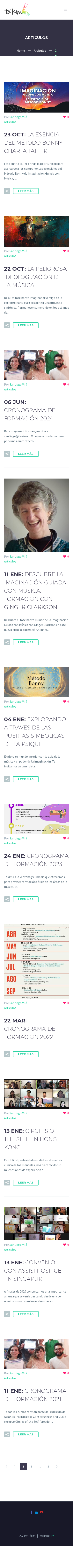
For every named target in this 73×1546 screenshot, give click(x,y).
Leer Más (25, 191)
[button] (7, 191)
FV (52, 1536)
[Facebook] (31, 1512)
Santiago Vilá (18, 117)
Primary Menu (65, 10)
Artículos (10, 122)
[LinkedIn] (36, 1512)
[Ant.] (6, 1466)
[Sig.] (56, 1466)
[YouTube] (41, 1512)
